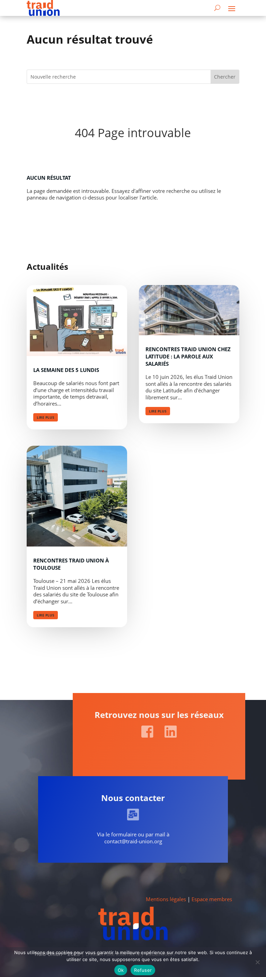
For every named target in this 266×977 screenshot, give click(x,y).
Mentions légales (166, 899)
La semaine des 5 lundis (66, 369)
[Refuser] (257, 962)
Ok (121, 970)
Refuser (143, 970)
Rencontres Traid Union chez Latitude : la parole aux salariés (188, 356)
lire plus (45, 417)
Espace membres (212, 899)
